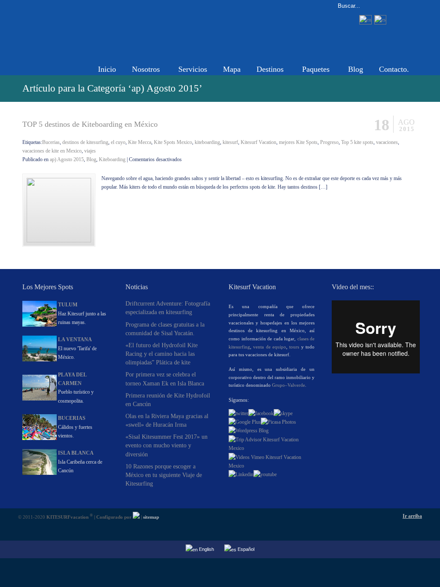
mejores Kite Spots (298, 142)
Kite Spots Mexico (173, 142)
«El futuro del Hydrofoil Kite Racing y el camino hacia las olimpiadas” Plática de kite (161, 354)
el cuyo (118, 142)
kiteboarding (207, 142)
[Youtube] (265, 474)
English (206, 549)
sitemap (151, 517)
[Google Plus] (245, 422)
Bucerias (51, 142)
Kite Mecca (139, 142)
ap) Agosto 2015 (67, 159)
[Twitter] (238, 413)
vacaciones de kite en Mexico (52, 151)
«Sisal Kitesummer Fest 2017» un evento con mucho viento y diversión (166, 445)
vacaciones (387, 142)
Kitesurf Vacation (258, 142)
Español (245, 549)
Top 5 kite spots (357, 142)
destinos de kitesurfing (85, 142)
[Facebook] (261, 413)
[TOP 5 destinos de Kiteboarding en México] (59, 241)
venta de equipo (269, 346)
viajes (90, 151)
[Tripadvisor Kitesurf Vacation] (272, 448)
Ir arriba (412, 516)
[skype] (283, 413)
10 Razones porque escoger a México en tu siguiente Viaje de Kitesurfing (163, 475)
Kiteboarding (112, 159)
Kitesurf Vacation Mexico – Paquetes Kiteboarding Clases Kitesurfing (110, 28)
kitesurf (230, 142)
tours (294, 346)
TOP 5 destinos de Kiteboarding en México (90, 124)
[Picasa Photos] (278, 422)
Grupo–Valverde (288, 385)
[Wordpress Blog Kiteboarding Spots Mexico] (249, 431)
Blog (91, 159)
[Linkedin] (241, 474)
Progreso (329, 142)
